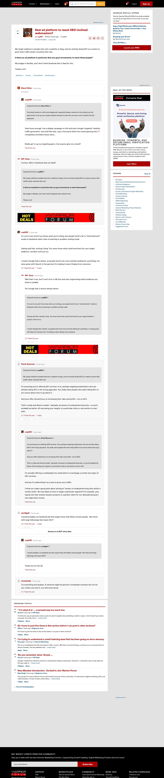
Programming (120, 212)
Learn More (131, 163)
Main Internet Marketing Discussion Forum (130, 182)
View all (147, 174)
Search (100, 4)
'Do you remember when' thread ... (35, 654)
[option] (131, 130)
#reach (28, 75)
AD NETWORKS (41, 40)
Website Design (121, 215)
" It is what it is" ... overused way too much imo (41, 609)
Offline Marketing (121, 201)
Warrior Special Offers (67, 774)
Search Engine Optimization (125, 186)
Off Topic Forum (121, 219)
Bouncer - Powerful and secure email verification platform (131, 142)
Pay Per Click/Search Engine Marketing (129, 191)
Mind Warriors (120, 210)
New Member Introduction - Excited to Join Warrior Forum (47, 670)
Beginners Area (37, 628)
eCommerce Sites (121, 205)
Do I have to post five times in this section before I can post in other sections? (56, 625)
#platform (19, 75)
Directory (109, 774)
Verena (118, 33)
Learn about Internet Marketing (93, 774)
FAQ (36, 774)
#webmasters (50, 75)
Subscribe (52, 40)
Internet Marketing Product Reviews (128, 208)
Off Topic (36, 612)
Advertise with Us (98, 22)
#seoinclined (38, 75)
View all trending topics (24, 687)
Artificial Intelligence (122, 184)
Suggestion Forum (121, 226)
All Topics (118, 180)
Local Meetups (120, 222)
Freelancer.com (134, 774)
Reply (20, 634)
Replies (21, 621)
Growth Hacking (121, 196)
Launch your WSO (131, 47)
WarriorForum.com (122, 39)
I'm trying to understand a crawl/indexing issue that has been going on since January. (61, 639)
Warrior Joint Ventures (123, 217)
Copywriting (119, 203)
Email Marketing (121, 194)
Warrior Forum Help (122, 224)
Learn (58, 4)
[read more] (42, 618)
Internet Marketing (42, 642)
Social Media (120, 198)
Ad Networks (120, 189)
